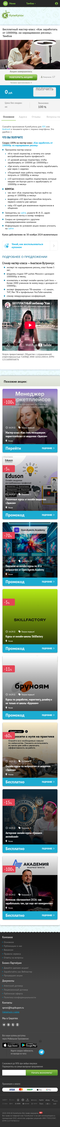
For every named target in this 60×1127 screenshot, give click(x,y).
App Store (10, 1045)
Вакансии (8, 949)
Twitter (13, 1024)
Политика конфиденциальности (20, 997)
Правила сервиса (12, 953)
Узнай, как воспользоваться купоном (27, 245)
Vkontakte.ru (8, 1024)
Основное (8, 116)
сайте (23, 212)
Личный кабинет (56, 3)
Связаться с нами (10, 1011)
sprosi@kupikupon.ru (13, 1007)
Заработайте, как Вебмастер (18, 971)
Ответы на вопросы (13, 957)
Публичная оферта (13, 993)
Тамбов (30, 3)
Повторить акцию (21, 77)
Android (6, 129)
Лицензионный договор (16, 989)
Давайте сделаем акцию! (16, 967)
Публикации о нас (13, 946)
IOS (44, 126)
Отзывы (36, 116)
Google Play (29, 1045)
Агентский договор (13, 985)
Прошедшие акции (13, 975)
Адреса (23, 116)
